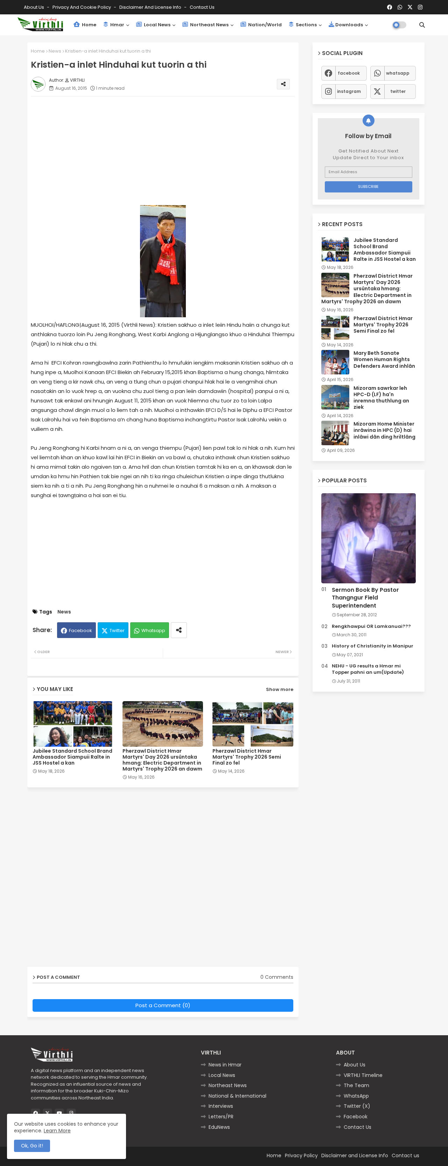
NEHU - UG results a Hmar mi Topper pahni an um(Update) (368, 669)
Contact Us (357, 1127)
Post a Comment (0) (162, 1005)
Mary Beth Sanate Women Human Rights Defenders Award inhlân (384, 359)
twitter (398, 91)
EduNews (219, 1127)
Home (88, 24)
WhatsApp (356, 1095)
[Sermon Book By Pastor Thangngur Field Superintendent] (368, 538)
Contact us (202, 7)
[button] (422, 25)
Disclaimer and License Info (150, 7)
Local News (156, 24)
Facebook (80, 630)
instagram (349, 91)
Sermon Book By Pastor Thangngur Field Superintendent (365, 598)
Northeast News (209, 24)
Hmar (116, 24)
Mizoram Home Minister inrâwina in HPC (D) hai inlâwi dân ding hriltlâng (384, 430)
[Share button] (179, 630)
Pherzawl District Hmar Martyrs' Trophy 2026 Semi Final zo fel (246, 757)
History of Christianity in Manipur (372, 646)
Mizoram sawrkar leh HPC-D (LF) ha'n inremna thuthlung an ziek (381, 398)
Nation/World (264, 24)
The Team (356, 1085)
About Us (34, 7)
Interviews (221, 1106)
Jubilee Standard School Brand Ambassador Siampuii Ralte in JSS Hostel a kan (72, 757)
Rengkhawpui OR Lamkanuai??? (371, 626)
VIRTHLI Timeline (363, 1075)
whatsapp (398, 73)
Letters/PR (221, 1116)
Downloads (349, 24)
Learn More (57, 1130)
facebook (349, 73)
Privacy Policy (301, 1155)
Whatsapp (153, 630)
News (55, 51)
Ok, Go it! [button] (32, 1145)
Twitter (117, 630)
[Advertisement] (170, 151)
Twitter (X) (357, 1106)
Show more (279, 689)
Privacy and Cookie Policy (82, 7)
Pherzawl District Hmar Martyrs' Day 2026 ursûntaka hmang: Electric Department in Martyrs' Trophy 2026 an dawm (162, 760)
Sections (306, 24)
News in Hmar (225, 1064)
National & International (237, 1095)
